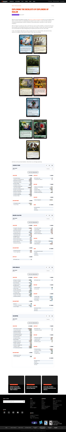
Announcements (18, 5)
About (43, 400)
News (34, 1)
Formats (31, 404)
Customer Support (28, 427)
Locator (50, 1)
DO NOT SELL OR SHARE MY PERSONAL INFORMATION (42, 428)
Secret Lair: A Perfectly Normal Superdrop (33, 389)
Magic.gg (54, 403)
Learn (26, 1)
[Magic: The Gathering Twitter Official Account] (9, 412)
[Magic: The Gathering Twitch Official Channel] (13, 412)
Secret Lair (55, 407)
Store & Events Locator (57, 404)
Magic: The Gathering (57, 400)
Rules (31, 406)
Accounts (62, 1)
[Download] (52, 165)
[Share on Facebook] (46, 165)
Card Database (56, 1)
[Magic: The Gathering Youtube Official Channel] (17, 412)
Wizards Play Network (46, 406)
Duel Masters (32, 416)
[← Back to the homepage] (5, 1)
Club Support (32, 402)
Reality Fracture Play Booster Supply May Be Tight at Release (16, 388)
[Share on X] (49, 165)
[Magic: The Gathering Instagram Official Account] (22, 412)
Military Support (33, 407)
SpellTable (55, 408)
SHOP (30, 1)
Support (43, 404)
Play (22, 1)
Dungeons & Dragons (34, 415)
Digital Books (32, 403)
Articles (31, 400)
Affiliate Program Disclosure (45, 408)
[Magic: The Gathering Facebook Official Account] (4, 412)
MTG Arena (17, 1)
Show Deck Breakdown (33, 172)
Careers (43, 403)
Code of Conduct (13, 427)
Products (12, 1)
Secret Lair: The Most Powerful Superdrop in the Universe (49, 388)
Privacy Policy (20, 427)
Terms (6, 427)
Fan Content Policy (35, 427)
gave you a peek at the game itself (35, 19)
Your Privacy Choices (50, 427)
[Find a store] (24, 401)
